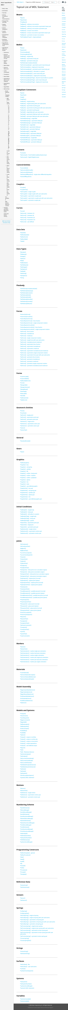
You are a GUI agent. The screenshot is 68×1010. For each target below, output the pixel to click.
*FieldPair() (23, 99)
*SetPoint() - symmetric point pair (29, 419)
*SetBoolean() (24, 263)
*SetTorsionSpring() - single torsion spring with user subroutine (37, 928)
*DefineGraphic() (24, 462)
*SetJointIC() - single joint (26, 525)
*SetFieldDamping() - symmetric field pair (31, 123)
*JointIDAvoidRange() (26, 812)
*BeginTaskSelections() (26, 692)
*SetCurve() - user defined (27, 222)
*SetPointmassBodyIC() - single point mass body (33, 75)
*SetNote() (23, 769)
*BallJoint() (23, 548)
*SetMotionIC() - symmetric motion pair (30, 533)
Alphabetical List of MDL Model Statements (8, 117)
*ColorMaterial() (24, 672)
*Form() (22, 383)
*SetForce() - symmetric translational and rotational (33, 365)
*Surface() (23, 968)
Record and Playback (7, 80)
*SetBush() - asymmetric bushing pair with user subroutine (35, 108)
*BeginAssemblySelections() (27, 690)
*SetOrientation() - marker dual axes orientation (33, 653)
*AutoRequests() (24, 718)
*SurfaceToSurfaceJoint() (26, 971)
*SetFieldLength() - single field (28, 131)
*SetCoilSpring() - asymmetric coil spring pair (32, 919)
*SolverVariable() (24, 1001)
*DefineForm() (24, 237)
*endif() (22, 861)
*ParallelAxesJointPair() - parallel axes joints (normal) (34, 595)
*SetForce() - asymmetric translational (30, 346)
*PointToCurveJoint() (25, 612)
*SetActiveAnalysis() (25, 754)
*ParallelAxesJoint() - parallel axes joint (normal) (32, 591)
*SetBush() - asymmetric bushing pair (30, 105)
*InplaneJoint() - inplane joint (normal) (30, 578)
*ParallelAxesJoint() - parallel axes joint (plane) (32, 593)
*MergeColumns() (25, 387)
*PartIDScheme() (24, 827)
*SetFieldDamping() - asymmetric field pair (31, 120)
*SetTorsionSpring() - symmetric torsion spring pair (33, 936)
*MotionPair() (24, 790)
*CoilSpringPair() (24, 913)
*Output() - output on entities (28, 737)
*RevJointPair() (24, 619)
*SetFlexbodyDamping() (26, 291)
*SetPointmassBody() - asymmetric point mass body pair (35, 65)
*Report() (22, 748)
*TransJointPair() (24, 629)
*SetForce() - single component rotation (30, 338)
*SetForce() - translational (27, 333)
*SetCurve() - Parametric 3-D (27, 219)
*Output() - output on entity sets (29, 739)
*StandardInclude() (25, 441)
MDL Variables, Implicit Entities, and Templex (8, 189)
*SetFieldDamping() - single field (28, 118)
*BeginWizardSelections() (27, 694)
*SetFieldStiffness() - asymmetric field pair (31, 140)
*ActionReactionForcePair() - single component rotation (35, 329)
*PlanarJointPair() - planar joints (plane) (30, 610)
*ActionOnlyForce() (25, 314)
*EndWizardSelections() (26, 700)
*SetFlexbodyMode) (25, 295)
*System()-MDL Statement (27, 777)
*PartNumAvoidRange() (26, 829)
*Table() (22, 241)
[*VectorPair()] (46, 2)
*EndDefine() (23, 730)
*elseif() (22, 859)
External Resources (6, 68)
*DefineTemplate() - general (27, 853)
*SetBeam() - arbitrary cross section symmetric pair (33, 28)
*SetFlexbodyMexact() (26, 303)
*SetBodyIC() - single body (27, 510)
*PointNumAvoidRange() (26, 831)
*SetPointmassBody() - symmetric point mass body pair (34, 69)
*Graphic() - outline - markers (28, 475)
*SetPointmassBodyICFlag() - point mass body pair (33, 80)
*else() (22, 857)
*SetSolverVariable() (25, 999)
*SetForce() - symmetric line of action (30, 357)
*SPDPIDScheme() (25, 840)
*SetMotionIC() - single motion (28, 529)
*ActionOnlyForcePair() (26, 316)
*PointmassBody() (25, 52)
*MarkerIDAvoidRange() (26, 818)
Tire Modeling (7, 198)
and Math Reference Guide (6, 209)
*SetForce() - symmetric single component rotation (33, 363)
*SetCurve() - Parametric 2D (27, 217)
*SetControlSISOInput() (26, 172)
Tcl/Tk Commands (6, 71)
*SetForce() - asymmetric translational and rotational (34, 350)
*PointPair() (23, 413)
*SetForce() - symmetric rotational (29, 361)
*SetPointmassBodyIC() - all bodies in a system (32, 71)
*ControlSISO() (24, 168)
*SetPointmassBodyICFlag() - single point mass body (34, 82)
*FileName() (23, 254)
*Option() (22, 258)
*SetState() (23, 771)
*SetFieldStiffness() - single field (28, 137)
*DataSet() (23, 232)
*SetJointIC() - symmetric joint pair (29, 527)
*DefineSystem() (24, 726)
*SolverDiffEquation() (25, 176)
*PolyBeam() (23, 22)
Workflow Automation (5, 40)
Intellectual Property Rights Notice (36, 1007)
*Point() (22, 411)
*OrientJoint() (23, 587)
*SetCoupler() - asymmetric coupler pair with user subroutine (36, 198)
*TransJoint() (23, 627)
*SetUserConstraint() (25, 625)
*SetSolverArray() (24, 887)
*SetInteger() (23, 267)
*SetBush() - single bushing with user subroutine (33, 103)
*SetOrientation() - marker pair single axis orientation (34, 657)
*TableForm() (23, 400)
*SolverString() (24, 951)
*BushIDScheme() (25, 808)
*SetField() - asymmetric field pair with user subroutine (34, 114)
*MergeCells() (23, 385)
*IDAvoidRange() (24, 810)
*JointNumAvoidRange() (26, 816)
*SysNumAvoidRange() (26, 842)
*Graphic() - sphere (25, 480)
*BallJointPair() (24, 550)
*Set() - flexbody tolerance (27, 752)
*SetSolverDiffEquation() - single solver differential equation (36, 174)
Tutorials (4, 12)
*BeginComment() (25, 720)
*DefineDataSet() (24, 235)
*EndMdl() (23, 733)
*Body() (22, 48)
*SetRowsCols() (24, 398)
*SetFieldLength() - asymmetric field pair (30, 133)
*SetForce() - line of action (27, 331)
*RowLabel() (23, 393)
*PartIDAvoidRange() (25, 825)
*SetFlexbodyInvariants (26, 293)
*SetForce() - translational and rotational (31, 342)
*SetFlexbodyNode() (25, 297)
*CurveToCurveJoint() (26, 553)
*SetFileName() (24, 265)
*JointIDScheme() (24, 814)
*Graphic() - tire (24, 482)
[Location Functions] (54, 2)
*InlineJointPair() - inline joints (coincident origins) (33, 576)
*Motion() (23, 788)
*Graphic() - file (24, 471)
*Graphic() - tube (24, 484)
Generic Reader (5, 62)
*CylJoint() (23, 561)
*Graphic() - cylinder (25, 469)
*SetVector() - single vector (27, 421)
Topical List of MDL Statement (8, 140)
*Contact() (23, 153)
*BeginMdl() (23, 722)
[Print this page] (65, 3)
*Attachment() (24, 716)
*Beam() (22, 18)
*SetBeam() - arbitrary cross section (29, 24)
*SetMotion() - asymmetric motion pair (30, 795)
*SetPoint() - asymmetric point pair (29, 417)
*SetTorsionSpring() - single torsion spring (31, 926)
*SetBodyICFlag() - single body (28, 516)
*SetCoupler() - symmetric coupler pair (30, 200)
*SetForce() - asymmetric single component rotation (34, 353)
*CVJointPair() (24, 559)
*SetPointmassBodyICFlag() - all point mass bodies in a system (36, 78)
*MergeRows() (24, 389)
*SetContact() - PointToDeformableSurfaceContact (33, 155)
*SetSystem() (23, 773)
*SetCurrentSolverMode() (27, 758)
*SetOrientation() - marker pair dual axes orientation (34, 659)
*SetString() (23, 273)
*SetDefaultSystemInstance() (28, 767)
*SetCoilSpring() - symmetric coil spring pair (31, 924)
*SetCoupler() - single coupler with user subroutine (33, 194)
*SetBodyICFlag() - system (27, 520)
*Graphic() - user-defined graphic (28, 486)
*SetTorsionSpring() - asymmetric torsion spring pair (34, 930)
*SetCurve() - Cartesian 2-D (27, 213)
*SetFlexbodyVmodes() (26, 301)
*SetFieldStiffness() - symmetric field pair (30, 142)
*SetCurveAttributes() (26, 762)
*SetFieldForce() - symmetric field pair (30, 129)
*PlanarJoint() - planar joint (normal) (29, 604)
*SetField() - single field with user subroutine (31, 112)
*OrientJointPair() (24, 589)
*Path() (22, 868)
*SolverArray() (24, 885)
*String (22, 277)
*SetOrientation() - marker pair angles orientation (33, 661)
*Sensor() (22, 898)
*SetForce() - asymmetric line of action (30, 344)
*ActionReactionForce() (26, 318)
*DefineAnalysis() (24, 724)
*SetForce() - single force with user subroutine (32, 340)
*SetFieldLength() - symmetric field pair (30, 135)
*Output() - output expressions (28, 743)
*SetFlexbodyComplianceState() (28, 63)
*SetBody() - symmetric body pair (29, 61)
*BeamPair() (23, 20)
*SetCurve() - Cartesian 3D (27, 215)
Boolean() (23, 252)
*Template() (23, 874)
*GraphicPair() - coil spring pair (28, 490)
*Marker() (22, 647)
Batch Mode (6, 65)
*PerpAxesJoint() (24, 599)
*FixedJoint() (23, 565)
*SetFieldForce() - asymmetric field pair (30, 127)
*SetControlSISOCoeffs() (26, 170)
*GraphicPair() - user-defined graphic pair (31, 499)
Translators (6, 74)
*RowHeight (23, 391)
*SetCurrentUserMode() (26, 760)
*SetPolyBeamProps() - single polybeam (30, 37)
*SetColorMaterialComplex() (27, 675)
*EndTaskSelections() (25, 698)
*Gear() (22, 452)
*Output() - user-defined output (28, 745)
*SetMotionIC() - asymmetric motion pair (31, 531)
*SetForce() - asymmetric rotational (29, 348)
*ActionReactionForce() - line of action (30, 321)
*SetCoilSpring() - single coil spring (29, 915)
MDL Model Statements (23, 2)
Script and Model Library (6, 215)
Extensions (6, 52)
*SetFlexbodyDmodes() (26, 299)
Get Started (5, 10)
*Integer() (23, 256)
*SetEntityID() (24, 833)
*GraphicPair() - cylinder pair (27, 492)
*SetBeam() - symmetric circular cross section (32, 35)
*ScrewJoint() (23, 621)
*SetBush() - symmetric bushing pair (29, 110)
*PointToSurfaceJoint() (26, 614)
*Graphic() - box (24, 465)
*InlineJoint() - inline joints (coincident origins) (32, 572)
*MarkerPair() (23, 649)
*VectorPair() (23, 430)
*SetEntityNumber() (25, 835)
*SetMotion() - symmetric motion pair (30, 797)
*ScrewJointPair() (24, 623)
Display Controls (4, 25)
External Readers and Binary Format (7, 56)
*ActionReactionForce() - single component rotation (34, 323)
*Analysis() (23, 713)
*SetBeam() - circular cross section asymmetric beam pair (35, 32)
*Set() (21, 750)
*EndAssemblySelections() (27, 696)
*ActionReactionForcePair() (27, 325)
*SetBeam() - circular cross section (29, 30)
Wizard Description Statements (8, 169)
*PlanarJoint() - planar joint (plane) (29, 606)
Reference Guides (5, 49)
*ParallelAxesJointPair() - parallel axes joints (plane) (33, 597)
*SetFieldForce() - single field (27, 125)
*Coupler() (23, 187)
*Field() (22, 97)
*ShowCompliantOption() (27, 775)
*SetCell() (22, 395)
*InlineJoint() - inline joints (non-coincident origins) (33, 570)
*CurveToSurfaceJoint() (26, 555)
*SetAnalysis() (24, 756)
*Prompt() (23, 872)
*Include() (23, 865)
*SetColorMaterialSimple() (27, 679)
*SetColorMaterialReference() (28, 677)
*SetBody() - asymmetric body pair (29, 58)
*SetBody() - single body (26, 56)
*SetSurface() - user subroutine (28, 966)
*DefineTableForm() (25, 381)
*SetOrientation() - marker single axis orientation (33, 651)
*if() (21, 863)
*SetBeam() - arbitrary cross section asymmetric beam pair (35, 26)
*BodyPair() (23, 50)
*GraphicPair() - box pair (26, 488)
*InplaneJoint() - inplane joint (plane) (30, 580)
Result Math (6, 76)
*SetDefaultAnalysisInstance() (28, 765)
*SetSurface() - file (25, 964)
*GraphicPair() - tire (25, 497)
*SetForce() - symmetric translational (30, 359)
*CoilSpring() (23, 911)
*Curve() (22, 211)
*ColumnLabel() (24, 376)
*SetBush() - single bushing (27, 101)
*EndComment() (24, 728)
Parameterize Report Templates (5, 36)
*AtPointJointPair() (25, 546)
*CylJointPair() (24, 563)
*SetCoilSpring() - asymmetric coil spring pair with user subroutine (37, 922)
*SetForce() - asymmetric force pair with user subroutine (35, 355)
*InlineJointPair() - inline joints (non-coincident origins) (34, 574)
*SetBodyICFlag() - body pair (27, 518)
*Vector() (22, 428)
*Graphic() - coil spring (26, 467)
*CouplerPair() (24, 189)
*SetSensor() (23, 900)
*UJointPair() (23, 634)
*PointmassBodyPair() (26, 54)
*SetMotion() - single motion (27, 792)
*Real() (22, 260)
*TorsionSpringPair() (25, 940)
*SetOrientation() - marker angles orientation (32, 655)
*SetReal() (23, 271)
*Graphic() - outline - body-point (28, 473)
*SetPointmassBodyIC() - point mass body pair (32, 73)
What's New (5, 8)
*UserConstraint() (25, 636)
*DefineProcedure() (25, 855)
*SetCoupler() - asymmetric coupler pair (30, 196)
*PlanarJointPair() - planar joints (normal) (31, 608)
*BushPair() (23, 95)
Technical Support (49, 1007)
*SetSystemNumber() (26, 837)
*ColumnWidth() (24, 378)
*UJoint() (22, 631)
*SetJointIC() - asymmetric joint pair (29, 522)
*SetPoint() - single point (26, 415)
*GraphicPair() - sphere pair (27, 494)
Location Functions (8, 152)
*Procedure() (23, 870)
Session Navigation (4, 28)
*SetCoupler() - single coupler (28, 191)
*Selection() (23, 702)
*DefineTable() (24, 239)
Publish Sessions (4, 32)
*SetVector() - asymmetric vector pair (30, 423)
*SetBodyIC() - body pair (26, 512)
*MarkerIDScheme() (25, 820)
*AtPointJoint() (24, 544)
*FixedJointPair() (24, 567)
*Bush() (22, 93)
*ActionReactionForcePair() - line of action (31, 327)
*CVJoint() (23, 557)
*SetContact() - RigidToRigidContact (29, 157)
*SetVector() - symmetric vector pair (29, 426)
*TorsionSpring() (24, 938)
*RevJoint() (23, 616)
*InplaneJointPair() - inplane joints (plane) (31, 584)
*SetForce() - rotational (26, 335)
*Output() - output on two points (29, 741)
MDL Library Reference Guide (7, 203)
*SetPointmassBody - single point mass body (32, 67)
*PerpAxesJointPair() (25, 602)
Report (7, 84)
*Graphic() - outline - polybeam (28, 477)
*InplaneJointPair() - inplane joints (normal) (31, 582)
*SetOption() (23, 269)
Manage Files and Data (5, 21)
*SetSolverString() (25, 953)
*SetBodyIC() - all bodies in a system (29, 514)
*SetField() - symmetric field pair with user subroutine (34, 116)
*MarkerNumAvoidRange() (27, 823)
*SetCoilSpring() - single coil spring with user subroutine (35, 917)
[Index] (62, 3)
